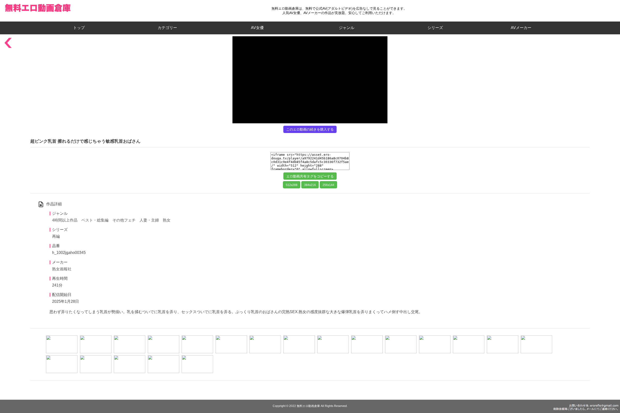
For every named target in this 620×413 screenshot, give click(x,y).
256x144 (328, 185)
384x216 (310, 185)
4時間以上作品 (65, 220)
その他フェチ (124, 220)
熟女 (166, 220)
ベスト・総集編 (94, 220)
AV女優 (256, 28)
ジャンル (346, 28)
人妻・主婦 (149, 220)
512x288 (291, 185)
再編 (56, 236)
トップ (81, 28)
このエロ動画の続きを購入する (310, 129)
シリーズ (435, 28)
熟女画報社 (61, 269)
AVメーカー (521, 28)
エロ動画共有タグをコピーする (310, 176)
